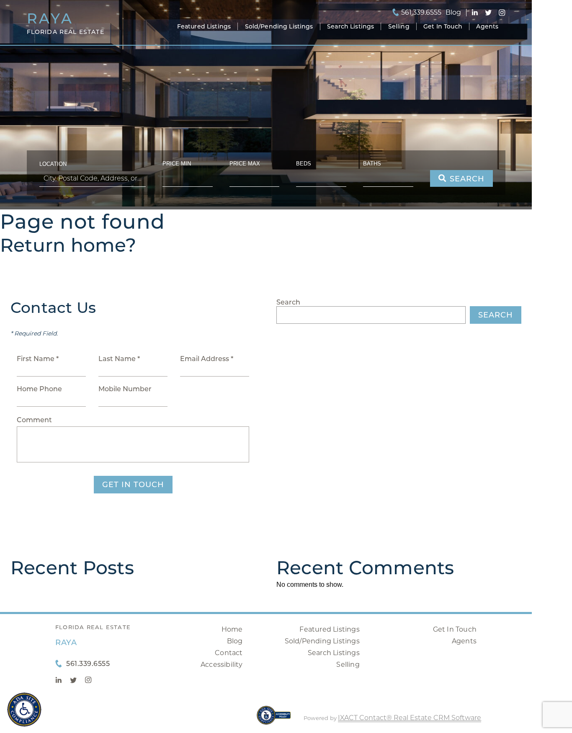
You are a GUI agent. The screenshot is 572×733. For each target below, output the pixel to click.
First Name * (38, 359)
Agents (487, 26)
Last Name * (119, 359)
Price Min (176, 163)
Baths (372, 163)
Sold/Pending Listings (279, 26)
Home (232, 629)
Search (288, 302)
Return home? (68, 245)
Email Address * (206, 359)
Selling (399, 26)
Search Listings (350, 26)
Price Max (244, 163)
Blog (235, 641)
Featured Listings (204, 26)
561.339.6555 (421, 12)
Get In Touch (442, 26)
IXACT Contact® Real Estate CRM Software (409, 718)
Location (53, 164)
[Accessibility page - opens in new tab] (273, 719)
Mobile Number (125, 389)
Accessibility (222, 664)
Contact (228, 653)
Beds (303, 163)
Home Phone (39, 389)
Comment (34, 420)
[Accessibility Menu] (24, 709)
